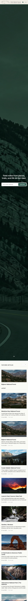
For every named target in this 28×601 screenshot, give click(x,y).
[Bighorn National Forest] (14, 433)
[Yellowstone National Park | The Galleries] (14, 577)
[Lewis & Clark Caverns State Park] (14, 490)
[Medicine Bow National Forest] (14, 405)
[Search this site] (23, 2)
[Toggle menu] (26, 2)
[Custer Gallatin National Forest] (14, 462)
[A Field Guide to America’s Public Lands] (14, 548)
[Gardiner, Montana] (14, 518)
